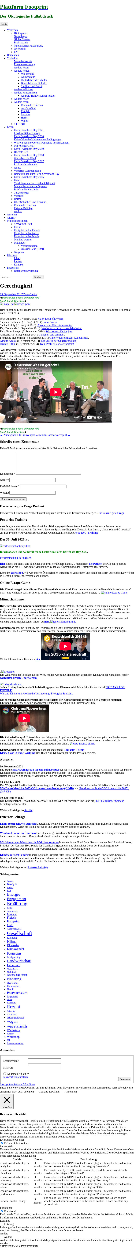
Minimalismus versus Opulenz (30, 186)
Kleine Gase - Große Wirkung (17, 752)
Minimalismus (12, 969)
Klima (12, 941)
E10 (9, 890)
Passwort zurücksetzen (15, 1076)
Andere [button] (4, 1233)
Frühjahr (25, 111)
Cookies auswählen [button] (49, 1091)
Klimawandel (15, 949)
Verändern (12, 58)
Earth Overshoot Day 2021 (29, 130)
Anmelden (125, 1079)
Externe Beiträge (23, 208)
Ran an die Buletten (32, 105)
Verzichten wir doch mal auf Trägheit (34, 183)
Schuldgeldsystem (15, 1017)
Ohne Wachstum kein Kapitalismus (68, 337)
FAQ (17, 51)
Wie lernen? (27, 73)
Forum (17, 227)
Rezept (13, 1006)
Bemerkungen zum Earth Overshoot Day (36, 173)
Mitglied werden (23, 239)
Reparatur (11, 1002)
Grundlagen (20, 36)
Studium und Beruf (31, 86)
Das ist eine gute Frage (111, 513)
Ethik (9, 908)
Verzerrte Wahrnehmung (27, 170)
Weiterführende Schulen (34, 80)
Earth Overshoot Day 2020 (29, 136)
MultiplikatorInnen (17, 220)
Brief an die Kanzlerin (26, 189)
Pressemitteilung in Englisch (15, 557)
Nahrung (14, 979)
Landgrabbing (13, 957)
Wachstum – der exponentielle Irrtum (62, 328)
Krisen (17, 180)
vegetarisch (17, 1026)
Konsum (14, 953)
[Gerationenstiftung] (63, 621)
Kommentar (7, 473)
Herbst (24, 117)
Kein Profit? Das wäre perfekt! (57, 343)
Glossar (11, 217)
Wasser (10, 1033)
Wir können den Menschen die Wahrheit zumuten (29, 842)
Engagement (16, 899)
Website (4, 492)
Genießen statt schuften (51, 334)
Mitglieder (19, 242)
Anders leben (21, 67)
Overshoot (19, 48)
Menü (4, 24)
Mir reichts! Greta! (24, 145)
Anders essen (21, 101)
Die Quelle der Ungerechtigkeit (58, 340)
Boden (10, 887)
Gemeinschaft (14, 928)
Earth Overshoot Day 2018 (29, 155)
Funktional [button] (6, 1207)
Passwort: (8, 1067)
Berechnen (13, 55)
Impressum (13, 267)
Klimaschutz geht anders (14, 854)
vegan (12, 1021)
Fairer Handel (12, 911)
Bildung (10, 881)
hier (46, 621)
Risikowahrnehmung (25, 164)
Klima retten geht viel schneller (18, 823)
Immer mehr (50, 322)
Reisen (17, 198)
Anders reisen (21, 98)
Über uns (12, 255)
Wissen (26, 294)
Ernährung (17, 903)
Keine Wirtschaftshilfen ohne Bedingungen (37, 139)
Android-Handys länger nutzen (38, 95)
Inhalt (17, 258)
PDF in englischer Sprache (109, 800)
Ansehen (12, 214)
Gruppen (19, 252)
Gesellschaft (19, 933)
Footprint (13, 921)
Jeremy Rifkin (8, 343)
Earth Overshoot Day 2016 (29, 176)
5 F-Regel (19, 123)
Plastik (10, 989)
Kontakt (18, 264)
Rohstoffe (11, 1011)
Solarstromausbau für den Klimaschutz (35, 769)
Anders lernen (21, 70)
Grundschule (28, 76)
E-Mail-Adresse (10, 486)
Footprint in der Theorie (27, 230)
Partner (18, 261)
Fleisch (11, 917)
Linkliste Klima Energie (27, 133)
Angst (17, 167)
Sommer (25, 114)
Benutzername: (11, 1060)
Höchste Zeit (21, 151)
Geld (10, 925)
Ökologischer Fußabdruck (28, 45)
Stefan (33, 294)
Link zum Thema (73, 749)
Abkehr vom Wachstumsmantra (54, 325)
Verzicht (18, 195)
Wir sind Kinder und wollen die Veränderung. (25, 693)
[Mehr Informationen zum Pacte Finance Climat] (82, 743)
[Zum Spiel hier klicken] (114, 592)
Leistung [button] (5, 1220)
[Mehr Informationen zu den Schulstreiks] (11, 684)
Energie (13, 894)
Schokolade (11, 1014)
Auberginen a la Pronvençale (17, 434)
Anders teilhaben (23, 89)
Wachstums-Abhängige (59, 331)
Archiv (18, 211)
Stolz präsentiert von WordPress (17, 1084)
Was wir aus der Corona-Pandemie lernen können (41, 142)
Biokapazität (21, 42)
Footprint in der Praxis (26, 233)
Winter (24, 120)
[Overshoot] (15, 546)
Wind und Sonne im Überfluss (18, 833)
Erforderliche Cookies (16, 1143)
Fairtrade (12, 914)
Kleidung (12, 937)
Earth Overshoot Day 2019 (29, 148)
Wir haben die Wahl (25, 158)
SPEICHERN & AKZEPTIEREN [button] (19, 1246)
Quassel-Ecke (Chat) (32, 248)
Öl (8, 1040)
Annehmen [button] (71, 1091)
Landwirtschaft (19, 961)
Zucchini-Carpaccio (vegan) (53, 434)
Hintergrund (20, 33)
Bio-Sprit (12, 884)
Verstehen (12, 29)
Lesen (10, 126)
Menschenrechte (23, 61)
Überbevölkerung (15, 1043)
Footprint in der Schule (26, 236)
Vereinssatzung (29, 245)
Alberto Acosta (8, 340)
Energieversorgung (24, 64)
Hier (2, 563)
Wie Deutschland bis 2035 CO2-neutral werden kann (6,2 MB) (37, 788)
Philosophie (13, 986)
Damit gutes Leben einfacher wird (20, 297)
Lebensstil (13, 965)
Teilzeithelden (21, 192)
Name (4, 479)
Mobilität (11, 972)
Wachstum (13, 1030)
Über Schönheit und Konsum (30, 202)
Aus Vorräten (28, 108)
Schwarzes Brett (23, 223)
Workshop (17, 572)
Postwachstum (17, 993)
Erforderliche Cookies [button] (12, 1139)
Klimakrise (13, 945)
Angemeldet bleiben (18, 1073)
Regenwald (12, 996)
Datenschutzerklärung (26, 270)
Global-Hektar (22, 39)
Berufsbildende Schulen (34, 83)
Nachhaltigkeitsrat (17, 974)
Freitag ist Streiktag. (62, 693)
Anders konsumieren (25, 92)
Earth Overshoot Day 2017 (29, 161)
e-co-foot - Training (86, 532)
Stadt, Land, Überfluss (12, 301)
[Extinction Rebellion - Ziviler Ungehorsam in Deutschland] (8, 671)
